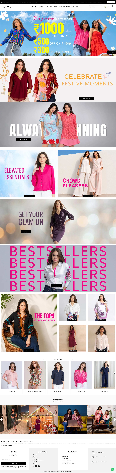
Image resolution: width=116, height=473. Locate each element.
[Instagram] (33, 466)
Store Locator (36, 461)
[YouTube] (39, 466)
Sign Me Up (14, 463)
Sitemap (35, 463)
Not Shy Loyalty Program (38, 459)
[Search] (96, 7)
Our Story (35, 454)
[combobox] (97, 7)
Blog (34, 456)
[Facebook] (36, 466)
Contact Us (35, 458)
